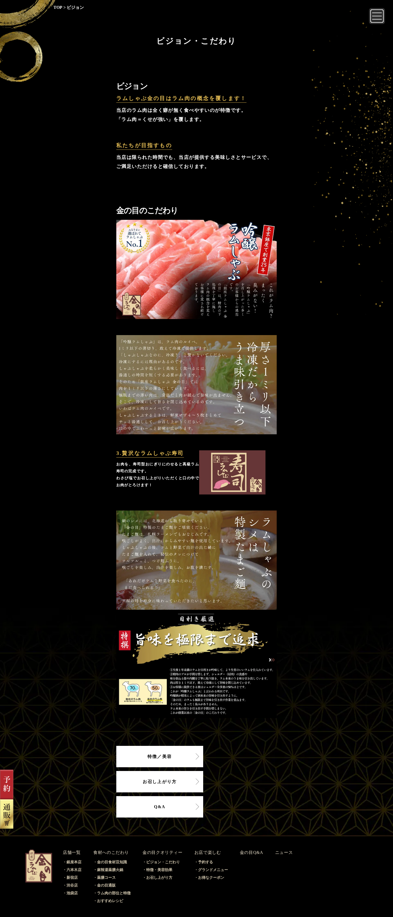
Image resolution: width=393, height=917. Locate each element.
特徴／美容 (160, 756)
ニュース (284, 852)
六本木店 (74, 870)
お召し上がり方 (160, 781)
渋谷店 (72, 885)
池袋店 (72, 893)
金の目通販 (106, 885)
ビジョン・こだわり (163, 862)
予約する (205, 862)
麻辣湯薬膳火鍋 (110, 870)
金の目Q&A (251, 852)
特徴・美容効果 (159, 870)
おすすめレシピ (110, 901)
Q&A (160, 806)
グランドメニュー (213, 870)
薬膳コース (106, 878)
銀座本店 (74, 862)
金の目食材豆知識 (112, 862)
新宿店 (72, 878)
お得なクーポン (211, 878)
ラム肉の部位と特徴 (114, 893)
